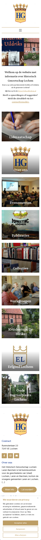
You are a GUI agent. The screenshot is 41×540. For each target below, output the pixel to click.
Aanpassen (20, 529)
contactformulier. (20, 102)
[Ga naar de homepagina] (20, 13)
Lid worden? (27, 489)
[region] (20, 518)
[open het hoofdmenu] (20, 30)
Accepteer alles (20, 523)
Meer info (9, 489)
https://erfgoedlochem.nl (27, 91)
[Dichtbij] (38, 498)
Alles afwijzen (20, 535)
